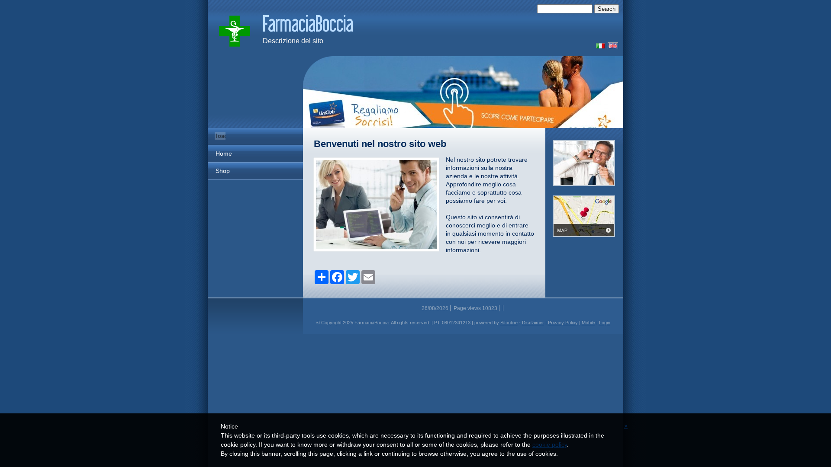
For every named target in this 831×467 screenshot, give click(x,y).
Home (224, 153)
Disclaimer (533, 322)
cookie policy (549, 444)
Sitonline (509, 322)
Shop (223, 170)
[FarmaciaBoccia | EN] (234, 31)
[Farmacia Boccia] (599, 48)
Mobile (588, 322)
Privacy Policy (563, 322)
